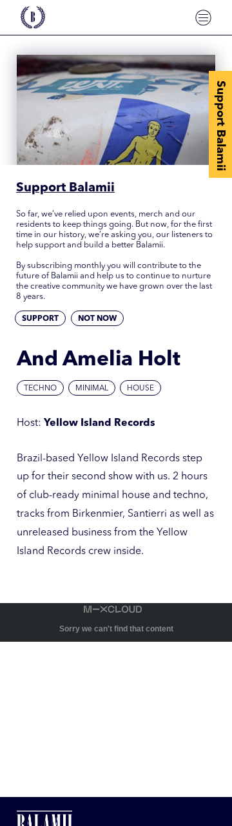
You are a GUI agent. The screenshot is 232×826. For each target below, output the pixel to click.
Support (40, 319)
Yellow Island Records (99, 423)
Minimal (91, 388)
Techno (40, 388)
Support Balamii (220, 126)
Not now (97, 319)
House (140, 388)
